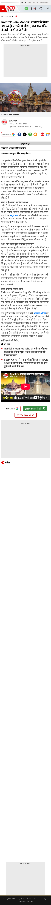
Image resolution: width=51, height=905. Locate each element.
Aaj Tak (35, 2)
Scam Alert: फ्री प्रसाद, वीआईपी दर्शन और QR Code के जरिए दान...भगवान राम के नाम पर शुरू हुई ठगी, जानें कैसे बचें (26, 363)
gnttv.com (12, 120)
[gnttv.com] (4, 122)
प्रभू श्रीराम (14, 215)
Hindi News (6, 16)
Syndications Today (26, 901)
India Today (44, 2)
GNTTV (23, 2)
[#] (30, 135)
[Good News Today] (11, 10)
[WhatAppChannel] (26, 9)
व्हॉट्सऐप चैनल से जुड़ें (32, 408)
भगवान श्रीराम (40, 313)
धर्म (16, 16)
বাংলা (30, 2)
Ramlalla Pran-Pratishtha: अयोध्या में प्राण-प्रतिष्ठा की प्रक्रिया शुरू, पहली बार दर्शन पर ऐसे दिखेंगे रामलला (26, 352)
